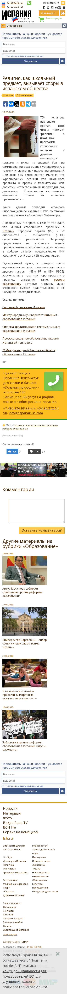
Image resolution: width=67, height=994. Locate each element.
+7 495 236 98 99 (16, 408)
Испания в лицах (41, 861)
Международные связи (45, 891)
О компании (49, 2)
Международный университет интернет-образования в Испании (30, 317)
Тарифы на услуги (12, 918)
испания (19, 425)
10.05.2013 (7, 707)
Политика (8, 864)
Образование (14, 25)
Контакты (8, 910)
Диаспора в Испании (14, 861)
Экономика (38, 864)
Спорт (6, 887)
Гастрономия (10, 880)
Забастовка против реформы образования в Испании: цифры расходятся (24, 746)
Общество (8, 891)
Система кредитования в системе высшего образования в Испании (31, 329)
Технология (9, 868)
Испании (8, 231)
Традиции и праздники (15, 872)
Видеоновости (40, 845)
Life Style (8, 857)
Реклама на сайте (13, 922)
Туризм (36, 868)
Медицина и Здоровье (15, 883)
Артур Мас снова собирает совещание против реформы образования (22, 592)
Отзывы (7, 926)
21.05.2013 (7, 655)
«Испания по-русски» (20, 387)
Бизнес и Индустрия (14, 845)
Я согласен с (24, 56)
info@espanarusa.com (26, 413)
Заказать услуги (54, 18)
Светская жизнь (12, 849)
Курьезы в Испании (14, 895)
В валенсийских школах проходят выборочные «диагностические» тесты (19, 694)
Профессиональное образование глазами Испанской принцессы (30, 341)
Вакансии (8, 914)
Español (63, 2)
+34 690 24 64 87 (15, 2)
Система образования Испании (23, 307)
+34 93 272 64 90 (15, 6)
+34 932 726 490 (33, 946)
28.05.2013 (7, 553)
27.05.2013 (7, 604)
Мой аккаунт (10, 934)
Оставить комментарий (41, 530)
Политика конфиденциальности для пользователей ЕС (25, 971)
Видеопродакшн (12, 903)
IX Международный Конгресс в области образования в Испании (28, 352)
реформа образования (15, 428)
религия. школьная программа (41, 425)
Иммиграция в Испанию (16, 929)
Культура (37, 883)
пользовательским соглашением (29, 56)
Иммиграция (39, 857)
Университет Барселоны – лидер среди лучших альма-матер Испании (24, 643)
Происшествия (40, 887)
